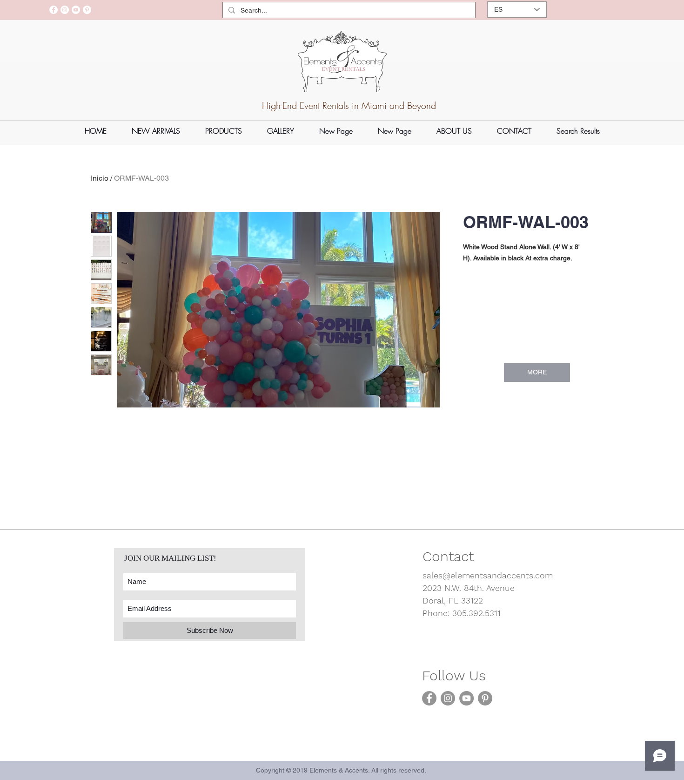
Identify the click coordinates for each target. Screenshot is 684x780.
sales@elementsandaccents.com (487, 575)
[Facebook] (53, 10)
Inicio (99, 178)
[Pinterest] (87, 10)
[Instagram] (64, 10)
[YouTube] (76, 10)
